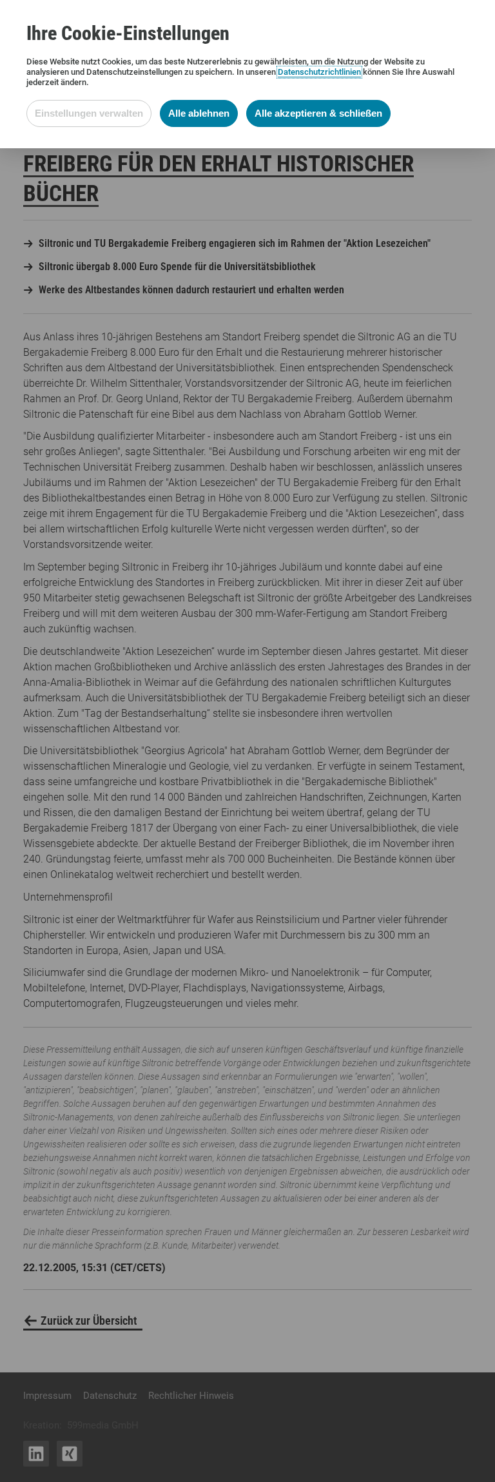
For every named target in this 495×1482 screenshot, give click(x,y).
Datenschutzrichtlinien (319, 72)
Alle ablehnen (198, 113)
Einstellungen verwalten (89, 113)
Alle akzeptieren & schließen (318, 113)
